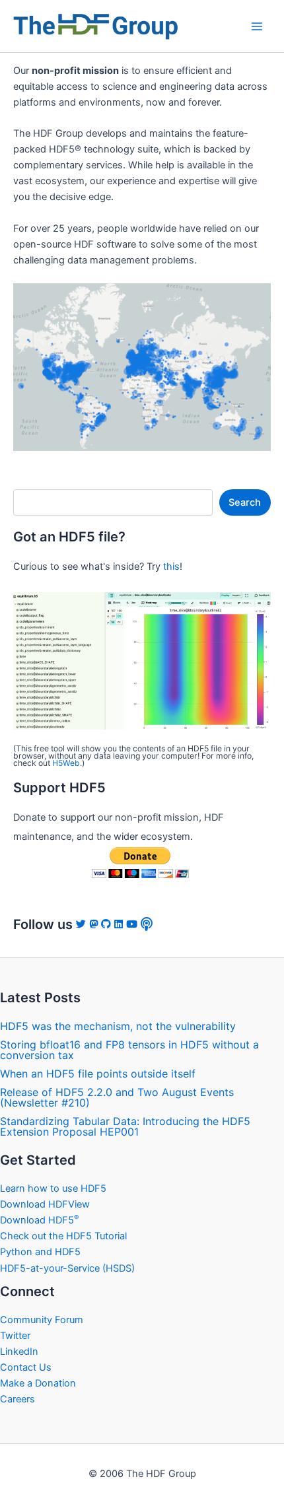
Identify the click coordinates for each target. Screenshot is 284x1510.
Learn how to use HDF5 (53, 1188)
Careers (17, 1399)
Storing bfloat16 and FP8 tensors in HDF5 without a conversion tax (129, 1050)
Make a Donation (38, 1383)
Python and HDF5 (40, 1252)
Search (245, 502)
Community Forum (41, 1320)
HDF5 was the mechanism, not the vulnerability (118, 1026)
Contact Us (26, 1367)
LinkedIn (19, 1351)
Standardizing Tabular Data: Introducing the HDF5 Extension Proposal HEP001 (125, 1126)
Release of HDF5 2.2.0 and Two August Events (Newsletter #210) (117, 1097)
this (171, 566)
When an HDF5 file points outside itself (97, 1073)
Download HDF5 (39, 1220)
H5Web (66, 763)
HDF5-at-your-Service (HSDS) (67, 1268)
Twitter (15, 1336)
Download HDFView (45, 1204)
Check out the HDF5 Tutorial (63, 1236)
